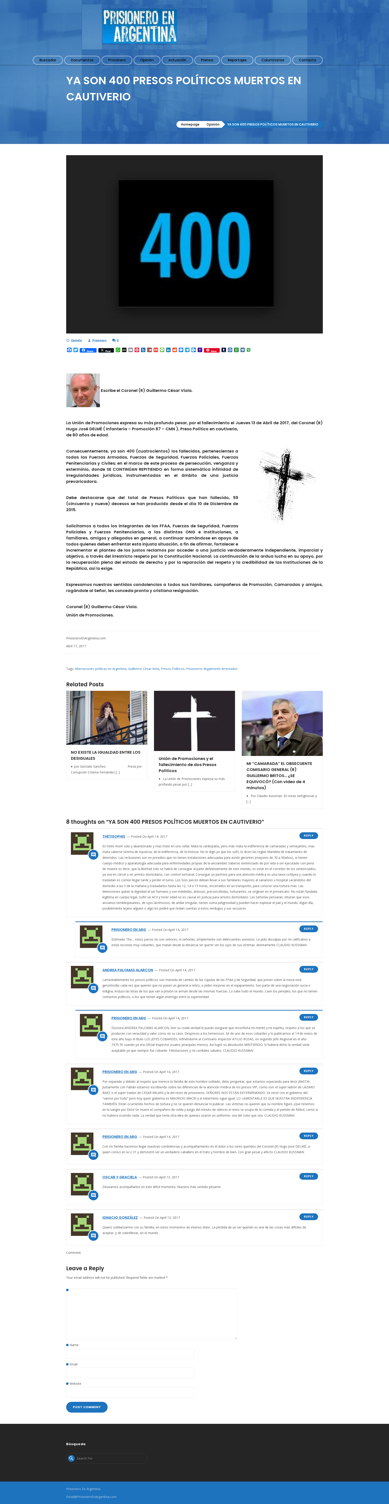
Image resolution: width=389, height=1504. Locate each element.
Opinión (212, 124)
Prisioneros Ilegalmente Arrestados (211, 669)
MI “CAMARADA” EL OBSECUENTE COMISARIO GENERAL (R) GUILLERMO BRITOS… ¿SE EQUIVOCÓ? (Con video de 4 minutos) (279, 776)
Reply (309, 835)
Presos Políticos (172, 669)
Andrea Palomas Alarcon (127, 970)
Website (75, 1383)
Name (74, 1345)
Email (73, 1364)
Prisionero (99, 340)
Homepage (190, 124)
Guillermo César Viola (143, 669)
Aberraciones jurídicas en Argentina (100, 669)
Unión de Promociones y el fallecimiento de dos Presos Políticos (187, 764)
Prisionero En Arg (128, 929)
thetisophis (113, 836)
